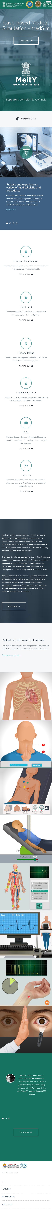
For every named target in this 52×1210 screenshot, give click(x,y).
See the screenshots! (10, 655)
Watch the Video (28, 119)
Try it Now (7, 1204)
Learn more (25, 40)
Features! (10, 210)
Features (6, 1189)
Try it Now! (25, 274)
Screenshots (8, 1196)
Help (4, 1181)
